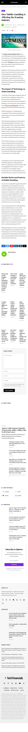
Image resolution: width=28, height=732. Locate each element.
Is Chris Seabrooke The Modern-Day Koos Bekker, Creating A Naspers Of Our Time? (17, 518)
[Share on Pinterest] (12, 30)
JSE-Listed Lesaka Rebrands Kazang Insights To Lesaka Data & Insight (13, 335)
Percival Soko (9, 24)
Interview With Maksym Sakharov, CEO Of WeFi (12, 663)
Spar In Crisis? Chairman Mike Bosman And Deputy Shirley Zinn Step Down (22, 335)
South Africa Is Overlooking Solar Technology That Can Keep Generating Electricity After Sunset (17, 461)
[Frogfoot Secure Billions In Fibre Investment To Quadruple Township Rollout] (5, 297)
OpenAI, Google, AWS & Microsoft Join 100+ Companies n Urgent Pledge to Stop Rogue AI (17, 509)
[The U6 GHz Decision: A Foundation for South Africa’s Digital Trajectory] (13, 269)
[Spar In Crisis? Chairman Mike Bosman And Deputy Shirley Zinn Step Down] (23, 325)
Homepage (6, 688)
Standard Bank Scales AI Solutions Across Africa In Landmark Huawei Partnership (17, 537)
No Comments (7, 27)
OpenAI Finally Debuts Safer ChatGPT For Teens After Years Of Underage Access (4, 335)
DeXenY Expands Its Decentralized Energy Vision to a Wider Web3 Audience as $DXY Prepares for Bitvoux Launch (17, 616)
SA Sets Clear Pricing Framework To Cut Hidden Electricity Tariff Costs (17, 452)
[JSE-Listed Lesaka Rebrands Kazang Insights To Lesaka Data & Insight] (13, 325)
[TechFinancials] (14, 2)
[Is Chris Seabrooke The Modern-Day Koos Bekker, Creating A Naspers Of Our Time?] (5, 519)
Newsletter (13, 688)
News (3, 10)
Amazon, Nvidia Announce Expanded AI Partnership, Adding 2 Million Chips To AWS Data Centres (14, 430)
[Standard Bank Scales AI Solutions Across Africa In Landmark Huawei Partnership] (5, 538)
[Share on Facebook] (7, 30)
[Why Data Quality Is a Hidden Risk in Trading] (4, 626)
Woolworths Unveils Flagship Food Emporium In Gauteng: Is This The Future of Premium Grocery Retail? (4, 282)
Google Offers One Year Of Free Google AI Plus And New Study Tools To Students (22, 279)
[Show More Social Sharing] (15, 30)
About (22, 690)
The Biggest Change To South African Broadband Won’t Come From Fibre (17, 443)
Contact (20, 688)
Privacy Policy (13, 570)
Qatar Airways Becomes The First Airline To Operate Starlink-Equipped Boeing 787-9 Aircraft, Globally (23, 310)
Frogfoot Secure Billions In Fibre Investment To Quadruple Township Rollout (4, 308)
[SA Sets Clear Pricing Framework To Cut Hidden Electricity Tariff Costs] (5, 453)
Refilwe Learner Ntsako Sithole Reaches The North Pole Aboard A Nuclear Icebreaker (13, 308)
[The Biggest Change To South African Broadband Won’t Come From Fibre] (5, 444)
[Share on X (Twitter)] (10, 30)
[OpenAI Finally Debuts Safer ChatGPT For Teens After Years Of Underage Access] (5, 325)
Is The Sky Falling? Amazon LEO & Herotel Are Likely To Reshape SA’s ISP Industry (17, 528)
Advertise (7, 690)
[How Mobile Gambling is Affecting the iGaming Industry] (14, 47)
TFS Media (20, 694)
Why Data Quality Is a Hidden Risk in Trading (11, 654)
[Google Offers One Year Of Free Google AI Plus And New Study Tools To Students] (23, 269)
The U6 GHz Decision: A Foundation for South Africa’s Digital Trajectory (13, 278)
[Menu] (2, 2)
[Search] (26, 2)
